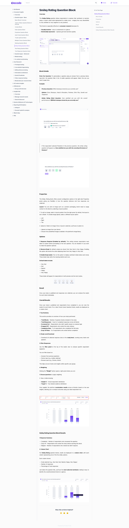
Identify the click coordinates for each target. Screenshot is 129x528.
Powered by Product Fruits (64, 525)
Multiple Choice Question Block (22, 40)
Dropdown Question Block (21, 32)
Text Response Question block (22, 51)
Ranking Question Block (21, 43)
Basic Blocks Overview (20, 20)
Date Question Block (20, 29)
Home (104, 3)
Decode (115, 3)
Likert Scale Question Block (22, 35)
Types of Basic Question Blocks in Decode (23, 23)
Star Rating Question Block (21, 48)
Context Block (18, 27)
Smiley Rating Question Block (22, 45)
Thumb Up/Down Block (20, 37)
